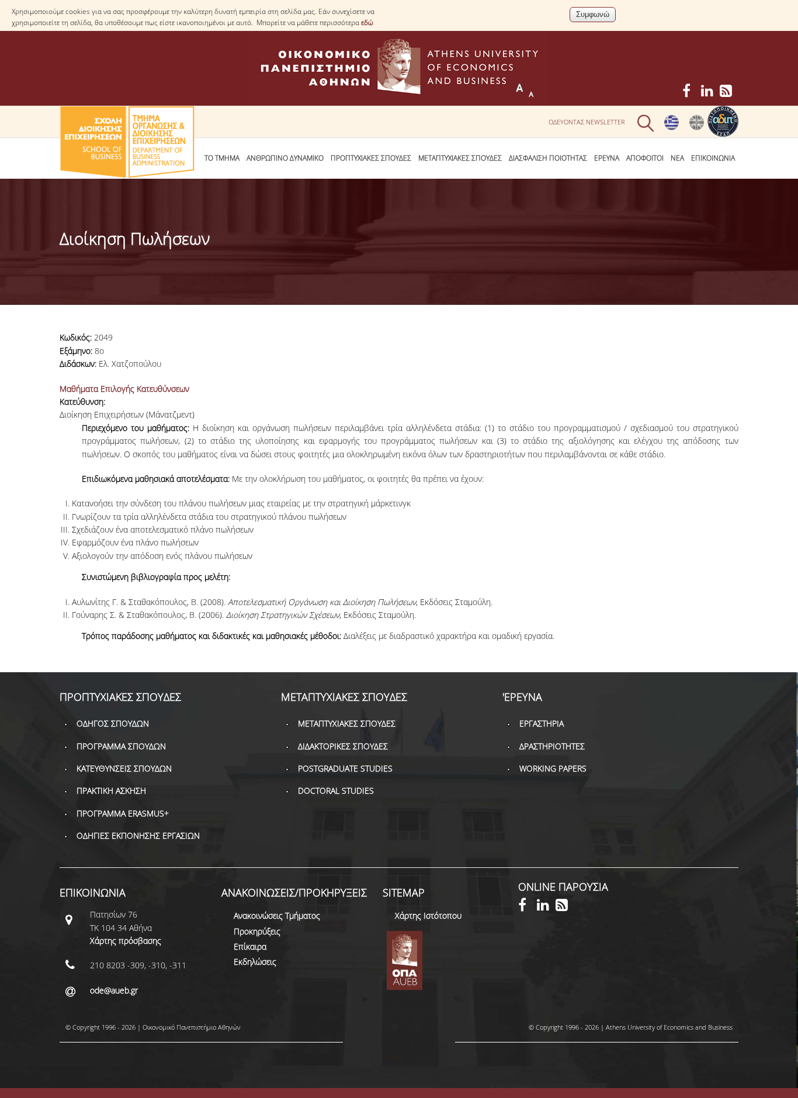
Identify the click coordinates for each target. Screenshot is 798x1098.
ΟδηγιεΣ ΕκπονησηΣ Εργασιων (138, 835)
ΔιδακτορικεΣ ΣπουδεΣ (343, 746)
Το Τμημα (222, 158)
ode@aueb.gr (114, 990)
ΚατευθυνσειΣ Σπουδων (124, 768)
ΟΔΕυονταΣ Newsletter (587, 121)
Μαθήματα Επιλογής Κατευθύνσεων (124, 388)
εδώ (367, 22)
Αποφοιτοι (645, 158)
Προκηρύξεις (257, 931)
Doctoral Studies (336, 790)
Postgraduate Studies (345, 768)
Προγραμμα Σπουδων (121, 746)
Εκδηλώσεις (255, 961)
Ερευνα (606, 158)
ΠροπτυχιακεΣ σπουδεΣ (371, 158)
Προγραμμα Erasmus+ (123, 813)
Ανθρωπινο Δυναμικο (285, 158)
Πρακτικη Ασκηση (111, 790)
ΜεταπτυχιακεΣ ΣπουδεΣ (460, 158)
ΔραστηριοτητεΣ (552, 746)
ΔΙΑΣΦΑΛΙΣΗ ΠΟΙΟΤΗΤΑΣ (548, 158)
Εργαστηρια (541, 723)
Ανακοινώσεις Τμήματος (277, 915)
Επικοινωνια (713, 158)
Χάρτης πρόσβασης (125, 940)
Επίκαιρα (250, 946)
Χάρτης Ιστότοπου (428, 915)
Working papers (553, 768)
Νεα (677, 158)
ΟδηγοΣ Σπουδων (113, 723)
